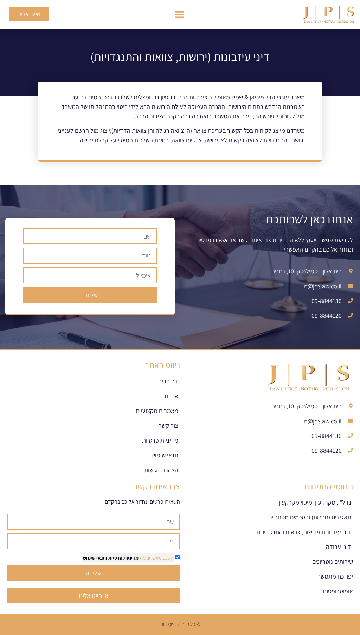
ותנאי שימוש (95, 558)
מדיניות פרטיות (123, 558)
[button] (179, 14)
